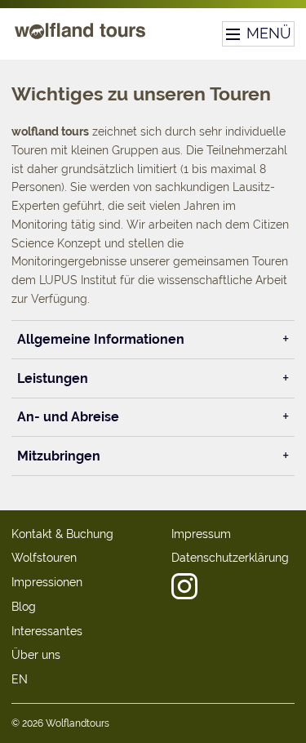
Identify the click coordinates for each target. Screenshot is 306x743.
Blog (23, 606)
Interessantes (46, 631)
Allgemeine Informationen (100, 339)
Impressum (201, 534)
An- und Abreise (68, 417)
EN (19, 679)
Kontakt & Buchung (62, 534)
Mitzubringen (58, 456)
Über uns (35, 654)
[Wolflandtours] (80, 38)
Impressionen (46, 582)
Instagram (184, 586)
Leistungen (52, 378)
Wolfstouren (44, 557)
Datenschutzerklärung (230, 557)
